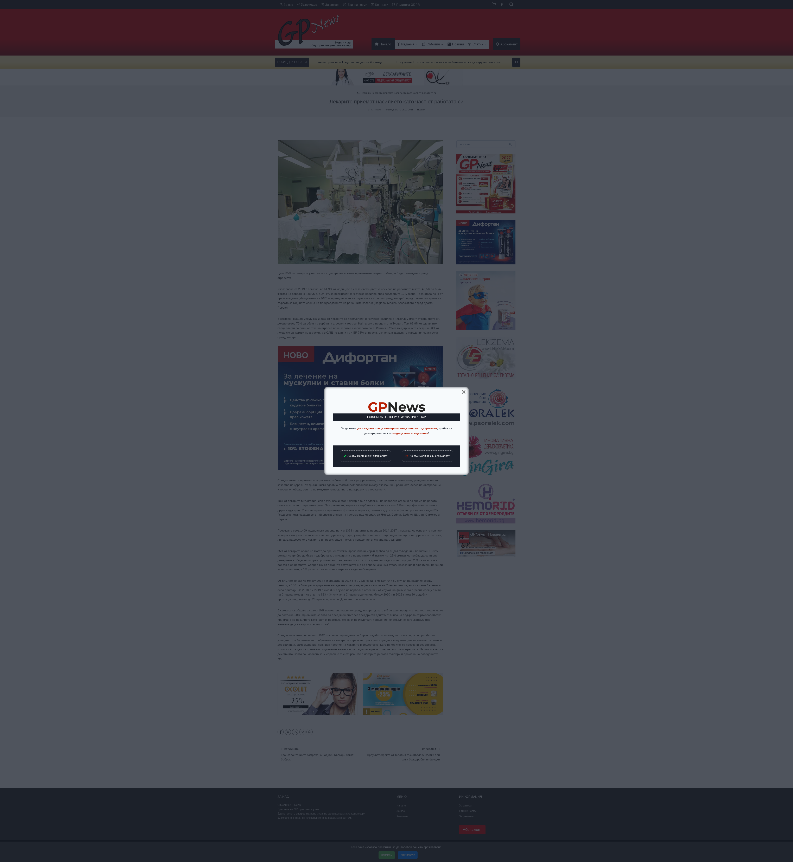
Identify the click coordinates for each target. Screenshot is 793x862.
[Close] (464, 392)
